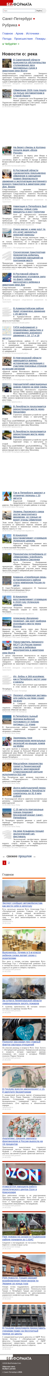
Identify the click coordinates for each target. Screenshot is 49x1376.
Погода (6, 38)
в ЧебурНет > (10, 43)
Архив (19, 33)
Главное (7, 33)
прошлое (25, 856)
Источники (32, 33)
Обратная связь (8, 1367)
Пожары (40, 38)
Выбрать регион (9, 1369)
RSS (20, 1372)
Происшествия (23, 38)
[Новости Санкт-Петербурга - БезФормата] (16, 3)
